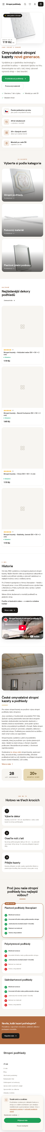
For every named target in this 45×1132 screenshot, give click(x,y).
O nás (5, 1068)
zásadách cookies (16, 1109)
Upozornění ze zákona (11, 1089)
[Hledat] (25, 4)
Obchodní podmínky (10, 1075)
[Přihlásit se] (34, 4)
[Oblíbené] (30, 4)
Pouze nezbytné (22, 1126)
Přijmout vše (22, 1120)
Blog (4, 1072)
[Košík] (40, 4)
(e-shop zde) (15, 752)
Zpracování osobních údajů (12, 1086)
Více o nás (6, 764)
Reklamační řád (8, 1079)
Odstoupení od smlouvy (11, 1082)
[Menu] (3, 4)
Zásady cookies (8, 1093)
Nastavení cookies (10, 1115)
